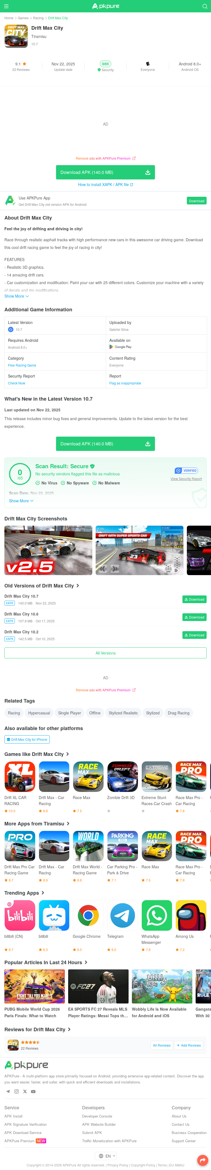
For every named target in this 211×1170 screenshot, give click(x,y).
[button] (105, 66)
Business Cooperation (189, 1132)
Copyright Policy (143, 1165)
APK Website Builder (99, 1124)
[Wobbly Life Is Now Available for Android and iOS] (162, 986)
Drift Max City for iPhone (29, 739)
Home (8, 17)
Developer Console (97, 1116)
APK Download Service (22, 1132)
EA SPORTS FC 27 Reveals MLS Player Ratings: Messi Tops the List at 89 (97, 1012)
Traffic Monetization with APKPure (109, 1140)
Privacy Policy (117, 1165)
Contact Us (181, 1124)
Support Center (184, 1140)
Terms (162, 1165)
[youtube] (33, 1091)
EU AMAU (176, 1165)
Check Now (16, 383)
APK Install (13, 1116)
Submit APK (92, 1132)
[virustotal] (92, 466)
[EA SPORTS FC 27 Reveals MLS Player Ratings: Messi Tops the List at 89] (98, 986)
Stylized (153, 713)
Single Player (69, 713)
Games (23, 17)
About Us (179, 1116)
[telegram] (7, 1091)
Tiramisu (38, 36)
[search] (205, 6)
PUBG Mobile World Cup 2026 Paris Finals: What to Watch (32, 1012)
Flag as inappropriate (125, 383)
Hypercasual (39, 713)
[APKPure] (105, 6)
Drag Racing (179, 713)
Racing (38, 17)
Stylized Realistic (123, 713)
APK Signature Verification (25, 1124)
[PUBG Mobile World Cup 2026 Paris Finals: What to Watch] (34, 986)
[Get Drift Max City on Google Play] (120, 347)
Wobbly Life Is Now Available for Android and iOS (159, 1012)
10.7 (19, 329)
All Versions (106, 653)
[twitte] (24, 1091)
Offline (95, 713)
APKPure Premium (19, 1140)
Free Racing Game (22, 365)
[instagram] (16, 1091)
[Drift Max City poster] (140, 550)
